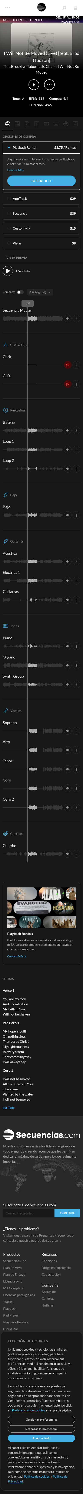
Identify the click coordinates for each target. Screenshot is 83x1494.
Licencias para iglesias (19, 1295)
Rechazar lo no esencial (41, 1429)
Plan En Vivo (12, 1267)
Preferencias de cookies (28, 1410)
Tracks (8, 1302)
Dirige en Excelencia (56, 1267)
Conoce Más (15, 170)
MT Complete (13, 1288)
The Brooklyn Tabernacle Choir (29, 66)
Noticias (48, 1305)
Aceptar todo (41, 1438)
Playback (9, 1308)
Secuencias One (14, 1261)
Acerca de (49, 1292)
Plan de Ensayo (14, 1274)
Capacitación (51, 1274)
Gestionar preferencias (41, 1419)
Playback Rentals (15, 1322)
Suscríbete (41, 181)
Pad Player (11, 1315)
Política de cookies (37, 1476)
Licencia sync (12, 1281)
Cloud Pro (10, 1329)
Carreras (48, 1298)
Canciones (49, 1261)
